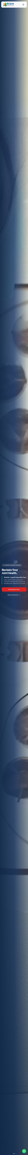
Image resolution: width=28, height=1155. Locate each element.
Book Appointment (14, 590)
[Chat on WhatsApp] (24, 1151)
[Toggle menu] (23, 4)
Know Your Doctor (13, 596)
